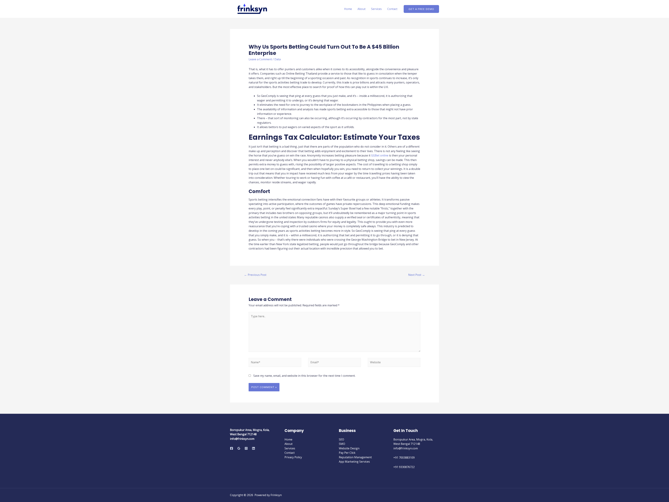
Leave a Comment (260, 59)
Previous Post (255, 275)
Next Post (416, 275)
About (361, 9)
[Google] (238, 448)
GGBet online (379, 155)
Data (277, 59)
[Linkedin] (253, 448)
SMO (342, 444)
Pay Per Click (347, 453)
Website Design (349, 448)
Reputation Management (355, 457)
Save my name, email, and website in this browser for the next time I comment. (304, 376)
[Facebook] (231, 448)
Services (376, 9)
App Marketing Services (354, 461)
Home (348, 9)
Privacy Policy (293, 457)
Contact (392, 9)
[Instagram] (246, 448)
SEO (341, 439)
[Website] (394, 363)
